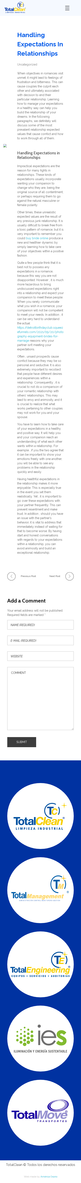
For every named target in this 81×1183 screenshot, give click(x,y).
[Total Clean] (31, 7)
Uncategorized (27, 64)
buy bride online (37, 238)
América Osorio (48, 1176)
